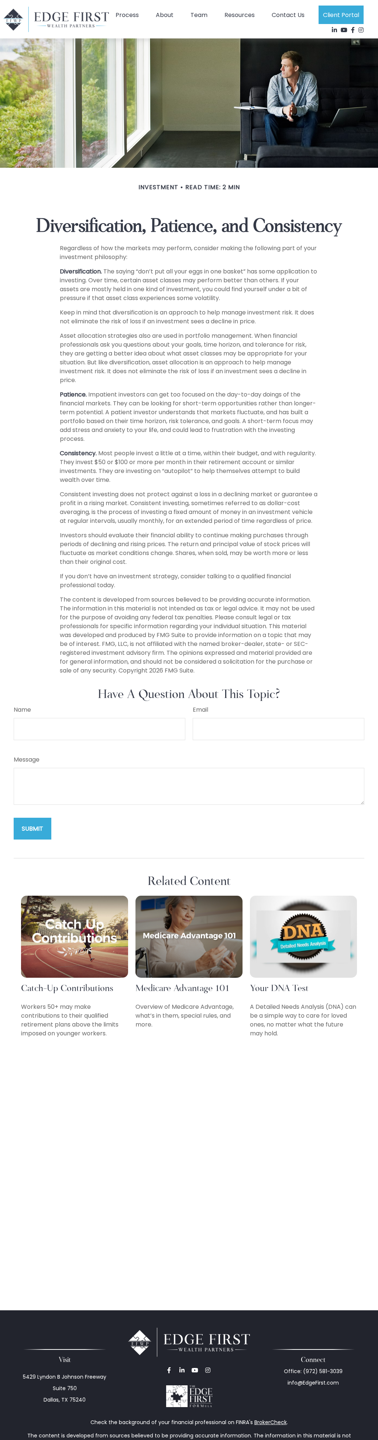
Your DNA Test (279, 988)
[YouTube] (344, 30)
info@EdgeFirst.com (313, 1382)
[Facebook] (353, 30)
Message (26, 759)
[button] (127, 15)
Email (200, 709)
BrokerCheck (270, 1422)
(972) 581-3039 (323, 1371)
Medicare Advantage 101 (182, 988)
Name (22, 709)
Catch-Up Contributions (67, 988)
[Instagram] (208, 1370)
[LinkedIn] (334, 30)
